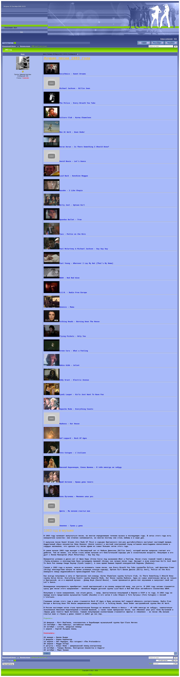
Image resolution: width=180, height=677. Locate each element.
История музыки (25, 46)
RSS (21, 32)
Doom (23, 54)
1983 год (34, 46)
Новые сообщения (166, 39)
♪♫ (18, 46)
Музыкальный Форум (9, 46)
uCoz (90, 674)
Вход (15, 27)
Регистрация (8, 27)
